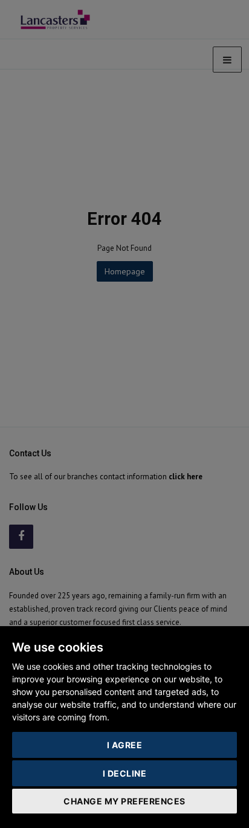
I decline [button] (125, 773)
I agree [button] (125, 745)
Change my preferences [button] (124, 801)
